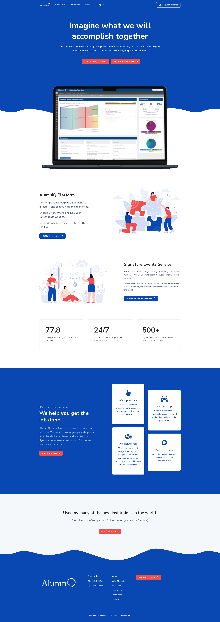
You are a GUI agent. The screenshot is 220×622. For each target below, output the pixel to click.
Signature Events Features (140, 298)
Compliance (117, 594)
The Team (116, 585)
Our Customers (108, 531)
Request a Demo (170, 4)
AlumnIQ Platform (96, 581)
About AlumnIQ (49, 453)
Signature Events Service (126, 61)
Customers (117, 590)
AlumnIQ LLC (105, 615)
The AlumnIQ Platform (95, 61)
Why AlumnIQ (118, 581)
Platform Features (51, 236)
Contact (115, 599)
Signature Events (95, 585)
